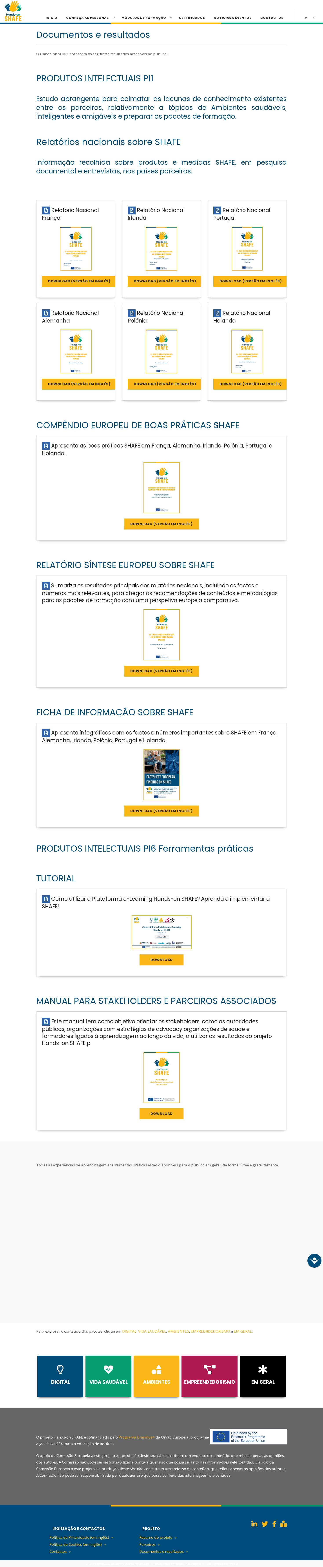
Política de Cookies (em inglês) (75, 1544)
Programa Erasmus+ (137, 1437)
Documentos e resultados (161, 1551)
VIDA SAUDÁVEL (152, 1331)
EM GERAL (243, 1331)
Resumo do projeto (155, 1537)
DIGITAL (129, 1331)
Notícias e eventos (233, 18)
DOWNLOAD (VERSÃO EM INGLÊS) (79, 281)
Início (51, 18)
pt (307, 18)
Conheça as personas (87, 18)
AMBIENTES (178, 1331)
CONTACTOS (271, 18)
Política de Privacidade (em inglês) (79, 1537)
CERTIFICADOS (192, 18)
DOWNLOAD (162, 959)
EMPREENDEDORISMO (210, 1331)
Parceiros (147, 1544)
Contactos (58, 1551)
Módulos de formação (144, 18)
